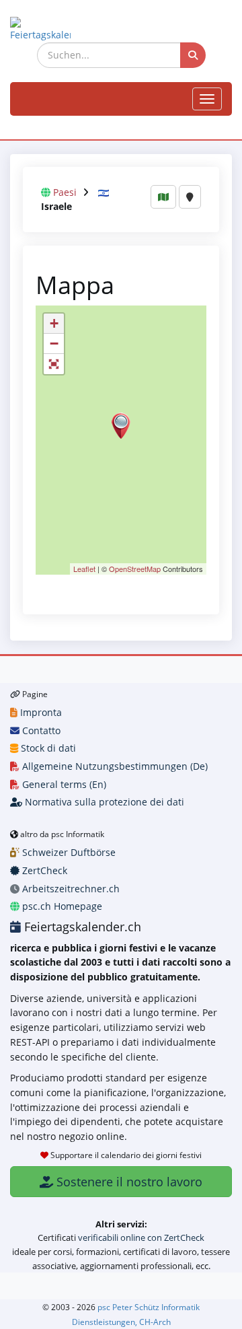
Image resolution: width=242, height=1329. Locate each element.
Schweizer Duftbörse (67, 852)
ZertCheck (43, 870)
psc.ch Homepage (60, 906)
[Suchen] (193, 55)
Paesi (65, 192)
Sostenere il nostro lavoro (127, 1182)
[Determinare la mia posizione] (190, 197)
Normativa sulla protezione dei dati (103, 801)
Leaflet (84, 568)
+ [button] (54, 323)
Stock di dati (47, 748)
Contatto (40, 730)
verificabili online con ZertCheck (141, 1237)
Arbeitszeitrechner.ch (69, 888)
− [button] (54, 343)
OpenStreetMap (135, 568)
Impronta (39, 712)
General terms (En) (62, 784)
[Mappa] (163, 197)
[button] (54, 364)
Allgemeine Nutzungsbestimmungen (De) (113, 766)
